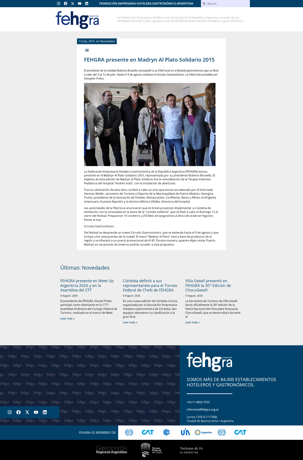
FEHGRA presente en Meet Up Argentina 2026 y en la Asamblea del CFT (87, 285)
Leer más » (67, 318)
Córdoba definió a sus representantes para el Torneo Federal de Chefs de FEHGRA (150, 285)
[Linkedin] (86, 3)
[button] (87, 50)
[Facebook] (65, 3)
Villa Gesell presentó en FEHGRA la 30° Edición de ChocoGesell (208, 285)
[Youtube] (79, 3)
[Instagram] (58, 3)
